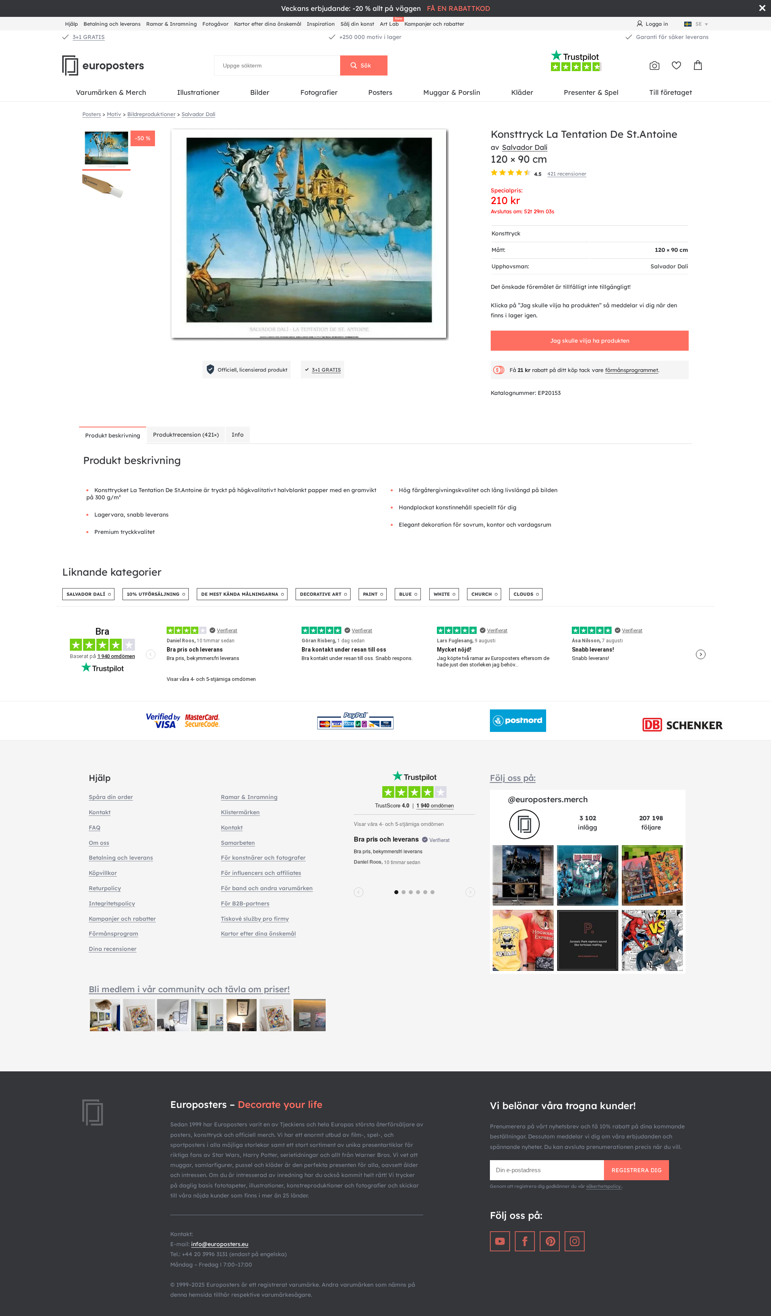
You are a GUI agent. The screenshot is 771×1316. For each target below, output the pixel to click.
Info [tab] (238, 434)
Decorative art (320, 594)
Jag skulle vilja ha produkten (589, 340)
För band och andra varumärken (267, 888)
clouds (523, 594)
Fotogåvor (215, 23)
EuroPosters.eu (116, 65)
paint (370, 594)
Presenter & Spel (591, 92)
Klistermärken (240, 812)
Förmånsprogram (113, 933)
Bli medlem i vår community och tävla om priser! (189, 989)
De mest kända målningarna (239, 594)
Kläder (522, 92)
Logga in (657, 23)
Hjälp (71, 23)
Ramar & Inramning (171, 23)
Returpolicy (105, 888)
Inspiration (321, 23)
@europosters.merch (548, 799)
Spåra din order (111, 797)
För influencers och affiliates (261, 873)
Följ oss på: (513, 777)
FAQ (94, 827)
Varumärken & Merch (111, 92)
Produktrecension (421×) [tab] (186, 434)
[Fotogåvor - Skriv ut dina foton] (655, 65)
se (699, 23)
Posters (380, 92)
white (442, 594)
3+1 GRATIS (89, 37)
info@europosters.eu (219, 1244)
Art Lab (391, 22)
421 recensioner (566, 173)
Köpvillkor (103, 873)
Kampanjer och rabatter (434, 23)
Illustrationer (198, 92)
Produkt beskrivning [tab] (112, 435)
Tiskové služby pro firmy (255, 918)
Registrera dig (637, 1170)
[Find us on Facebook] (525, 1241)
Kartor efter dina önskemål (267, 23)
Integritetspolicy (112, 903)
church (481, 594)
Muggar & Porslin (451, 92)
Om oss (99, 842)
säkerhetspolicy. (604, 1186)
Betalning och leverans (112, 23)
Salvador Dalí (524, 147)
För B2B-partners (245, 903)
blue (405, 594)
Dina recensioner (113, 948)
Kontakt (99, 812)
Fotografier (319, 92)
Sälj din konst (357, 23)
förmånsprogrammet (631, 370)
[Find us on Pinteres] (550, 1241)
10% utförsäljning (153, 594)
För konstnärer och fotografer (263, 857)
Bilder (259, 92)
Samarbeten (238, 842)
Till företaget (670, 92)
